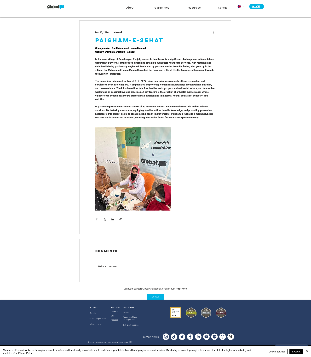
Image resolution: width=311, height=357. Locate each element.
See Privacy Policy (22, 353)
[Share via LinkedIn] (112, 219)
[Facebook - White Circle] (190, 336)
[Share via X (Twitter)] (104, 219)
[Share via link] (120, 219)
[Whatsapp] (222, 336)
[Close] (307, 351)
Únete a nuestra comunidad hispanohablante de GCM (110, 342)
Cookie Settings (277, 351)
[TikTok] (174, 336)
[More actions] (213, 32)
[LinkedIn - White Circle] (198, 336)
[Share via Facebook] (96, 219)
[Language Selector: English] (241, 6)
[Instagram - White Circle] (166, 336)
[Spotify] (214, 336)
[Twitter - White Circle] (182, 336)
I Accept (296, 351)
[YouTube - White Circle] (206, 336)
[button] (161, 7)
